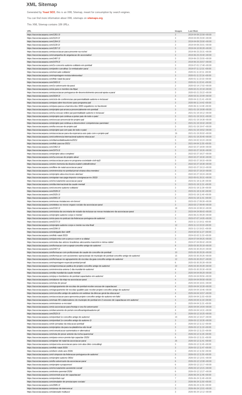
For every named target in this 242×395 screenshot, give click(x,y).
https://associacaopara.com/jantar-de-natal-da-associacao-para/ (56, 341)
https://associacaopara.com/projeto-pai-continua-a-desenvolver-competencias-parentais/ (68, 123)
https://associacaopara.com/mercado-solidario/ (48, 72)
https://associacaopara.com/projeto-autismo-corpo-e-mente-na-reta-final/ (60, 225)
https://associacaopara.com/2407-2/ (43, 249)
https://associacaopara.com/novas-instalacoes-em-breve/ (53, 201)
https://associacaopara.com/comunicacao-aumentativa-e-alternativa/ (58, 330)
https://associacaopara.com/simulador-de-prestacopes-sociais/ (56, 381)
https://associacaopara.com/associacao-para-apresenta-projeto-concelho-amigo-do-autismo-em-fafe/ (73, 296)
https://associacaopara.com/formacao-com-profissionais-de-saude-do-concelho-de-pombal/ (69, 252)
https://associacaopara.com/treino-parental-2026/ (49, 371)
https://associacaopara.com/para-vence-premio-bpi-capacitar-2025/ (58, 337)
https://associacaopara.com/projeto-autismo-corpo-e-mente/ (54, 215)
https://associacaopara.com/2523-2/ (43, 313)
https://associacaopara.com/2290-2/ (43, 228)
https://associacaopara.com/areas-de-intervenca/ (49, 388)
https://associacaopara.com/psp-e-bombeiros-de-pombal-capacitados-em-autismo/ (65, 276)
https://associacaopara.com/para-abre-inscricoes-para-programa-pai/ (59, 102)
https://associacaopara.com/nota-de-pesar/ (47, 283)
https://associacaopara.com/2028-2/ (43, 191)
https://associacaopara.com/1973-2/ (43, 150)
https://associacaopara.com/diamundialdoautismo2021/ (52, 140)
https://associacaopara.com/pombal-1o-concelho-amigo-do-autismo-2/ (59, 320)
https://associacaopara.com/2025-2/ (43, 194)
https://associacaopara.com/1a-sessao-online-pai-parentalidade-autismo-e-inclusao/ (65, 113)
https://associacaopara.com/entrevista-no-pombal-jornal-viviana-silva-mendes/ (63, 171)
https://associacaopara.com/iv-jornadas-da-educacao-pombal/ (55, 324)
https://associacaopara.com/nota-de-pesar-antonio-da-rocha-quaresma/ (60, 334)
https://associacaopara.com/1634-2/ (43, 96)
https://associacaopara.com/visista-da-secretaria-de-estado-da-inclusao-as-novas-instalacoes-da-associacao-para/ (80, 211)
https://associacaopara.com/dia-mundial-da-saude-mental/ (53, 273)
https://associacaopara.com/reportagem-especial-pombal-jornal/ (56, 262)
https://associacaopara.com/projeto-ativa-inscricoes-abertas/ (55, 174)
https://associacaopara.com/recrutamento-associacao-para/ (54, 181)
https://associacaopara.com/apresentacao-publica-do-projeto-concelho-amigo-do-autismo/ (68, 266)
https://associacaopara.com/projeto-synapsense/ (49, 364)
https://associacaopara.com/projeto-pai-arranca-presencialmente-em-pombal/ (62, 109)
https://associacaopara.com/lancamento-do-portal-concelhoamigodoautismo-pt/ (63, 310)
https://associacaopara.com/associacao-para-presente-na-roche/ (57, 51)
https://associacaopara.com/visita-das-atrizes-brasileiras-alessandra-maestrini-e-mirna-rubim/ (70, 242)
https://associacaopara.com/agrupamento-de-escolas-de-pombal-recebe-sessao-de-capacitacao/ (72, 286)
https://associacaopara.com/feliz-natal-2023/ (47, 235)
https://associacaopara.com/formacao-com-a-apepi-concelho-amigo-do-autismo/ (64, 245)
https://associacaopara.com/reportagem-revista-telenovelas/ (54, 75)
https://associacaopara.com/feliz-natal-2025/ (47, 347)
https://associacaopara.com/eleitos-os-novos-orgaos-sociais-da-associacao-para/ (65, 205)
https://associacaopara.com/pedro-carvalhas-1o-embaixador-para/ (57, 68)
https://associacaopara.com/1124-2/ (43, 38)
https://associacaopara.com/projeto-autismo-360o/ (50, 358)
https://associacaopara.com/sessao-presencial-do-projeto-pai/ (55, 119)
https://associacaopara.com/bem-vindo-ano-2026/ (50, 351)
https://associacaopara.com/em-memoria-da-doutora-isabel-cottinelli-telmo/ (61, 164)
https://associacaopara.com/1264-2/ (43, 41)
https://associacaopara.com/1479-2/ (43, 62)
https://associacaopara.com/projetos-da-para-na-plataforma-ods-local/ (59, 327)
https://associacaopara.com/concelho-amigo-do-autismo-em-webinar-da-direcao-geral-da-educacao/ (73, 293)
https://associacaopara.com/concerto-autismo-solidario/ (52, 188)
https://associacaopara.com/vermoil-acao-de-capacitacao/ (54, 375)
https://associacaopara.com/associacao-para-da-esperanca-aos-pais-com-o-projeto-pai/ (68, 133)
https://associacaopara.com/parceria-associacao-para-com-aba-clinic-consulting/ (64, 344)
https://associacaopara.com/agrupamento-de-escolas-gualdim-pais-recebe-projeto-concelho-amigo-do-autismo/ (78, 290)
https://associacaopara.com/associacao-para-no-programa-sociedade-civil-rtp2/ (64, 160)
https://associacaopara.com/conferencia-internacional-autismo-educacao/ (61, 137)
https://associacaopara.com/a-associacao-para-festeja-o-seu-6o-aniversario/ (62, 307)
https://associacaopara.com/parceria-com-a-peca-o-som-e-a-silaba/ (58, 239)
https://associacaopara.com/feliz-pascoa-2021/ (48, 143)
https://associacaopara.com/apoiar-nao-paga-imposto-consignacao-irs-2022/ (62, 177)
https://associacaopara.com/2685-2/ (43, 385)
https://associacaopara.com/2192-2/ (43, 208)
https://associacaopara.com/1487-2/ (43, 58)
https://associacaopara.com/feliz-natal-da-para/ (48, 79)
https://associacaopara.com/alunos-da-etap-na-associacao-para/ (57, 279)
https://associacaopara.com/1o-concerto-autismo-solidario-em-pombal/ (59, 65)
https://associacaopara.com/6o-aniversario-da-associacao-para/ (56, 361)
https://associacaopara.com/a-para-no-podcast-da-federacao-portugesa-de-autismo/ (66, 218)
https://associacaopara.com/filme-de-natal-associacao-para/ (54, 167)
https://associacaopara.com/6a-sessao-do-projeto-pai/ (52, 126)
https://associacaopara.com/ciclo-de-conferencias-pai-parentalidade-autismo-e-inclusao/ (67, 99)
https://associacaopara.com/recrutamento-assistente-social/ (54, 368)
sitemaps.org (95, 18)
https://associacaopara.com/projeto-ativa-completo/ (50, 154)
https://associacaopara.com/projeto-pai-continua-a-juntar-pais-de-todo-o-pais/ (62, 116)
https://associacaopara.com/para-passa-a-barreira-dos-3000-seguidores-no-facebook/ (67, 106)
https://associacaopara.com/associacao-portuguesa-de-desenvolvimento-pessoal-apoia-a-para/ (71, 92)
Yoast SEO (49, 12)
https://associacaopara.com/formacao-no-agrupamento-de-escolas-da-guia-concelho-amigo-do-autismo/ (75, 259)
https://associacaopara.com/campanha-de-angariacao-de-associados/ (59, 55)
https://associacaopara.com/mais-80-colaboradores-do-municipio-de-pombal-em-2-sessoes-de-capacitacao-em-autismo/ (82, 300)
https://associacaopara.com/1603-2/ (43, 82)
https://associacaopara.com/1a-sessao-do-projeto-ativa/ (53, 157)
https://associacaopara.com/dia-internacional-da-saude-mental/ (56, 184)
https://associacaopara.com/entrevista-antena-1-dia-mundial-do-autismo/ (60, 269)
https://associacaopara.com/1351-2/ (43, 34)
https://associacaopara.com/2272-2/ (43, 222)
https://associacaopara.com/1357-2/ (43, 48)
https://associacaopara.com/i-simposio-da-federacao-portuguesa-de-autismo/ (62, 354)
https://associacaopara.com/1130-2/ (43, 45)
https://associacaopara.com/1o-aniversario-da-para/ (51, 85)
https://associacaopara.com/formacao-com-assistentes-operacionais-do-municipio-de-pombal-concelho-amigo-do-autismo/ (83, 256)
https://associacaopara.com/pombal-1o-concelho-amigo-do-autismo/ (58, 317)
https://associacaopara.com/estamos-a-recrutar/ (49, 303)
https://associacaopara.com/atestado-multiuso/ (48, 392)
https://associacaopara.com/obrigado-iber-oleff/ (48, 232)
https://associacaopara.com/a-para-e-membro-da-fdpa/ (52, 89)
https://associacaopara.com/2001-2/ (43, 198)
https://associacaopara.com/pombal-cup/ (45, 378)
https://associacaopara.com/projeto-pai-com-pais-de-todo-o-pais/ (57, 130)
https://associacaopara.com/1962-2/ (43, 147)
